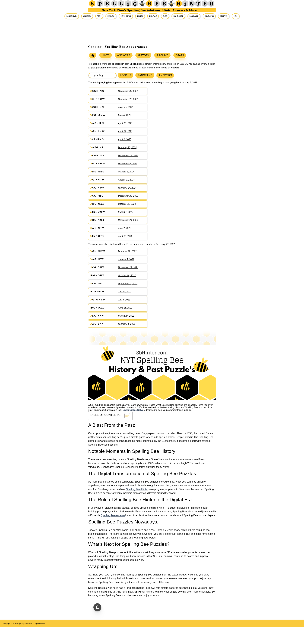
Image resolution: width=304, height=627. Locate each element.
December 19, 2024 (128, 155)
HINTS (106, 55)
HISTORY (143, 55)
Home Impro (126, 16)
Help (236, 16)
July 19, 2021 (124, 292)
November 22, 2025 (128, 99)
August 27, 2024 (126, 180)
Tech (99, 16)
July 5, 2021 (124, 300)
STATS (180, 55)
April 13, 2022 (125, 236)
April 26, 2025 (125, 123)
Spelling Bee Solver (133, 410)
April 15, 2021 (125, 308)
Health (140, 16)
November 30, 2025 (128, 91)
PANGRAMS (145, 75)
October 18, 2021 (127, 275)
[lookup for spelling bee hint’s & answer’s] (92, 55)
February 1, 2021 (126, 324)
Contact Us (209, 16)
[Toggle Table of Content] (125, 415)
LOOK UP (125, 75)
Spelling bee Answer (113, 515)
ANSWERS (123, 55)
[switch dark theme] (97, 607)
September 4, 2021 (127, 283)
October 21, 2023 (127, 204)
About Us (223, 16)
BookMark (194, 16)
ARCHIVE (162, 55)
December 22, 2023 (128, 196)
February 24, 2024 (127, 188)
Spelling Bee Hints (136, 489)
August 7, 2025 (125, 107)
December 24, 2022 (128, 220)
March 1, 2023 (125, 212)
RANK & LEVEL (71, 16)
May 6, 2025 (124, 115)
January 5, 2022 (126, 259)
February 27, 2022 (127, 251)
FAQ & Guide (178, 16)
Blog (165, 16)
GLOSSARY (87, 16)
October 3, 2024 (126, 172)
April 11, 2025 (125, 131)
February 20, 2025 (127, 147)
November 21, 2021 (128, 267)
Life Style (153, 16)
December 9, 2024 (127, 163)
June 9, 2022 (124, 228)
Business (111, 16)
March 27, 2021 (126, 316)
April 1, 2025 (124, 139)
